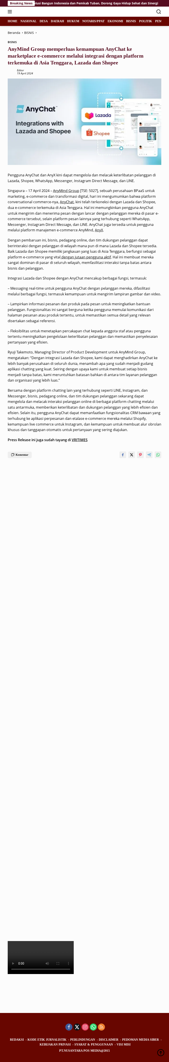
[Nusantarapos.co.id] (37, 11)
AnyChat (67, 201)
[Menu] (11, 11)
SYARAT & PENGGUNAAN (93, 1044)
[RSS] (101, 1027)
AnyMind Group (66, 190)
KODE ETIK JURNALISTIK (47, 1039)
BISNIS (12, 42)
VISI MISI (123, 1044)
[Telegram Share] (149, 454)
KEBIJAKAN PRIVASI (55, 1044)
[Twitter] (77, 1027)
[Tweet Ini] (131, 454)
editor (20, 70)
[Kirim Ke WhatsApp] (158, 454)
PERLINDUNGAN (82, 1039)
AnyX (99, 230)
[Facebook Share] (122, 454)
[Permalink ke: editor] (11, 71)
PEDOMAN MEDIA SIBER (140, 1039)
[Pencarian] (158, 11)
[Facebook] (68, 1027)
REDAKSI (17, 1039)
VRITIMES (80, 439)
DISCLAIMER (108, 1039)
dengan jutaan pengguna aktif (86, 257)
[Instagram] (85, 1027)
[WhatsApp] (93, 1027)
